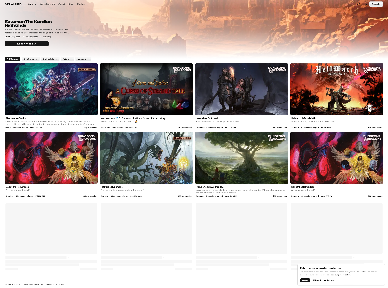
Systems (29, 59)
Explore (32, 4)
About (61, 4)
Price (66, 59)
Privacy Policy (13, 284)
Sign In (376, 4)
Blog (70, 4)
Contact (81, 4)
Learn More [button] (33, 44)
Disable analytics (323, 280)
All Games (13, 59)
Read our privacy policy (340, 275)
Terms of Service (33, 284)
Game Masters (47, 4)
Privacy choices (55, 284)
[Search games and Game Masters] (358, 4)
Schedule (48, 59)
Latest (81, 59)
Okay (305, 280)
